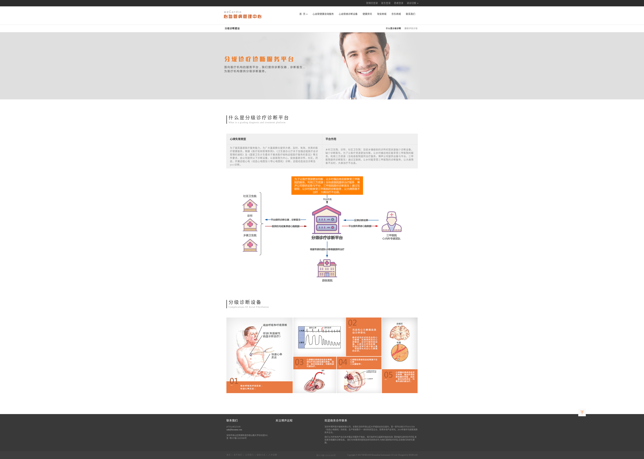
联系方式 (261, 455)
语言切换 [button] (412, 3)
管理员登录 (372, 3)
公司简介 (249, 455)
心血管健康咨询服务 (323, 14)
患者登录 (398, 3)
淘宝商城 (381, 14)
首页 (228, 455)
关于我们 (238, 455)
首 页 (302, 14)
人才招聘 (272, 455)
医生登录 (386, 3)
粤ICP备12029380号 (326, 455)
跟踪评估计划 (411, 28)
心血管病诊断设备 (348, 14)
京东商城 (396, 14)
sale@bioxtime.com (234, 429)
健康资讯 (367, 14)
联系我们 (410, 14)
